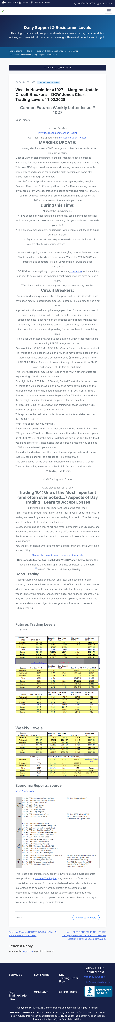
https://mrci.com (24, 791)
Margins (25, 2)
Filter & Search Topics (59, 67)
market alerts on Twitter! (73, 137)
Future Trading (15, 51)
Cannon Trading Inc (46, 878)
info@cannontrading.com (97, 982)
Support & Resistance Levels (50, 51)
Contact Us (105, 3)
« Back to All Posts (86, 917)
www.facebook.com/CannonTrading (57, 132)
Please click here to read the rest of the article (57, 555)
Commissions (11, 2)
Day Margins (39, 55)
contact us (76, 271)
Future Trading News (49, 82)
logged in (28, 951)
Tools (29, 51)
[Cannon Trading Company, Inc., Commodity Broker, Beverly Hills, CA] (98, 992)
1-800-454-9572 (85, 3)
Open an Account (41, 2)
